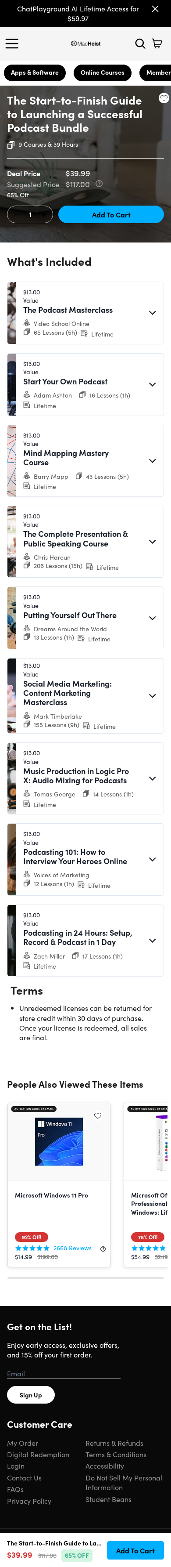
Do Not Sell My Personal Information (124, 1482)
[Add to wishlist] (164, 98)
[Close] (155, 9)
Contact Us (24, 1477)
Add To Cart (111, 214)
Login (16, 1465)
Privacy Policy (29, 1500)
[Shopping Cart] (157, 43)
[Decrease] (16, 215)
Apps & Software (35, 72)
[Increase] (44, 215)
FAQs (15, 1489)
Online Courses (103, 72)
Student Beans (109, 1499)
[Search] (140, 43)
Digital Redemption (38, 1454)
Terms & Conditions (116, 1454)
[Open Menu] (14, 43)
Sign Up (31, 1394)
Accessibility (105, 1465)
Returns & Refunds (114, 1443)
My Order (22, 1443)
